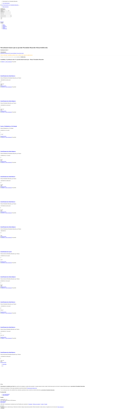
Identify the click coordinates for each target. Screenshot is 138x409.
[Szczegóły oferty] (6, 61)
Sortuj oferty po (3, 52)
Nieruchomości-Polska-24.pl (32, 388)
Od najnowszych (7, 53)
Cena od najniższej (13, 53)
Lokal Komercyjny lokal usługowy (8, 101)
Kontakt (45, 404)
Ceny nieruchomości (6, 3)
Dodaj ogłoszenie (6, 395)
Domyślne (2, 53)
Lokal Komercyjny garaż (6, 251)
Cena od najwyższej (20, 53)
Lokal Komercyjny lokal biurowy (7, 75)
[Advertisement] (32, 37)
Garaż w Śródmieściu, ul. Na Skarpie (8, 126)
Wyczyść (2, 21)
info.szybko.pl (2, 402)
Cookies (42, 404)
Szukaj (2, 22)
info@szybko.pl (3, 401)
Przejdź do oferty (3, 85)
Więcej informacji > (60, 406)
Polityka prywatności (36, 404)
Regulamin (30, 404)
